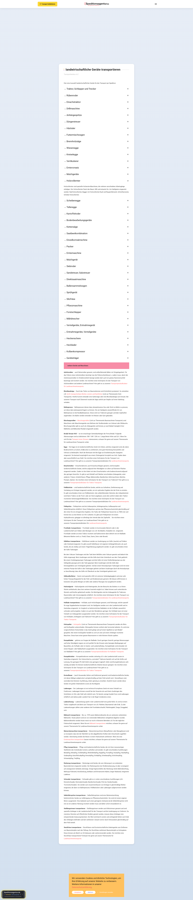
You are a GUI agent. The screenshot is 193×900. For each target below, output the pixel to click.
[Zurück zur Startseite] (96, 4)
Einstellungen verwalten (106, 892)
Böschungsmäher (83, 420)
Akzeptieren (77, 892)
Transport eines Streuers (80, 439)
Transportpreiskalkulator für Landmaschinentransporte (110, 598)
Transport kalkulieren (47, 4)
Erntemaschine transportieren (74, 739)
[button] (156, 4)
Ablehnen (90, 892)
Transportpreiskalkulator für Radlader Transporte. (107, 652)
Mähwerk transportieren (98, 723)
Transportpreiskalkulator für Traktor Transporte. (86, 483)
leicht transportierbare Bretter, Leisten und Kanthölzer (84, 394)
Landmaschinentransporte (120, 461)
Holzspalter (77, 624)
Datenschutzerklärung (82, 887)
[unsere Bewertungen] (13, 894)
